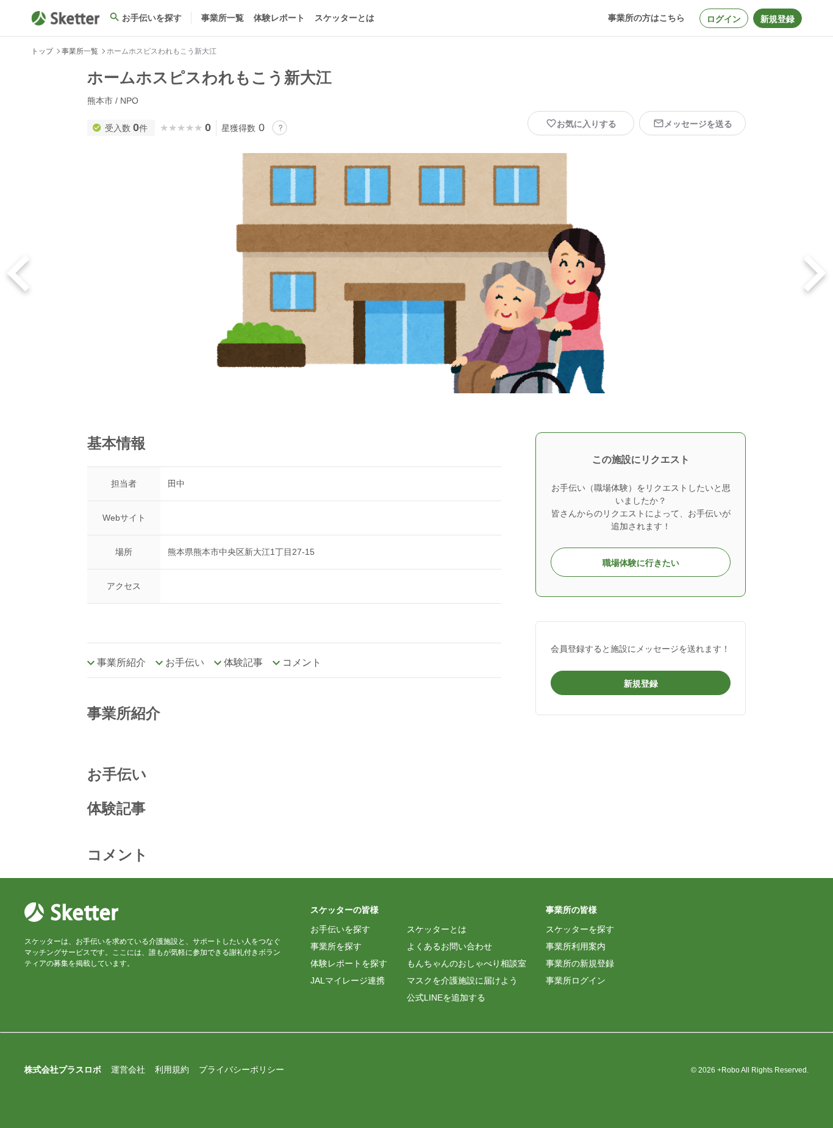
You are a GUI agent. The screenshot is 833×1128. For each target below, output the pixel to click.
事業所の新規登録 (580, 963)
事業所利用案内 (576, 946)
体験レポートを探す (348, 963)
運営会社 (128, 1069)
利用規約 (172, 1069)
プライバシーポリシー (241, 1069)
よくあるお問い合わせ (449, 946)
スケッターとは (437, 929)
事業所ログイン (576, 980)
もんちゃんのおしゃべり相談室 (466, 963)
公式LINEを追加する (446, 997)
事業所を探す (336, 946)
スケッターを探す (580, 929)
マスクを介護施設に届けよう (462, 980)
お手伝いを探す (340, 929)
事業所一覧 (80, 51)
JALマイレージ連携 (347, 980)
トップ (42, 51)
